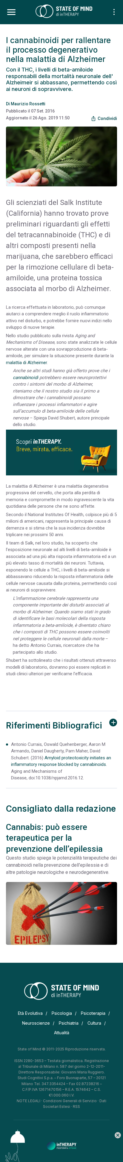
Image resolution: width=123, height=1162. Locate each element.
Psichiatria (69, 1023)
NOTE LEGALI (28, 1101)
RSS (76, 1106)
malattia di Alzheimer (26, 362)
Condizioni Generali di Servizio (70, 1101)
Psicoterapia (93, 1013)
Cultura (94, 1023)
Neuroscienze (36, 1023)
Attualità (61, 1032)
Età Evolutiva (30, 1013)
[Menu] (11, 12)
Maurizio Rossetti (28, 103)
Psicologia (62, 1013)
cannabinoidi (25, 377)
